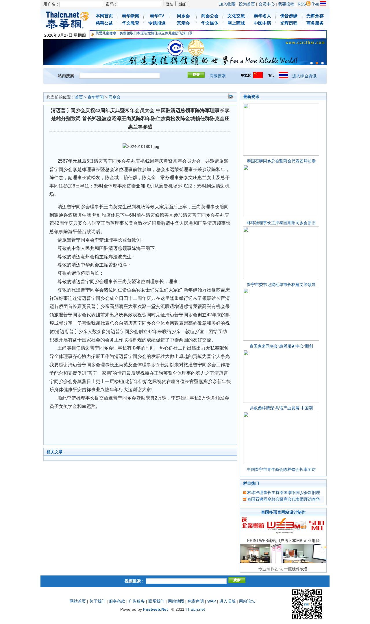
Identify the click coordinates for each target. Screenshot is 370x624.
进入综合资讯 (304, 76)
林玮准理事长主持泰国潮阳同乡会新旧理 (283, 492)
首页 (79, 97)
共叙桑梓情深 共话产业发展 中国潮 (281, 408)
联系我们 (156, 601)
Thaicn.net (195, 609)
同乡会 (114, 97)
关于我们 (97, 601)
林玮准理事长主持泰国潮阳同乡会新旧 (281, 222)
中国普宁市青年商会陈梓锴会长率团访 (281, 469)
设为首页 (247, 4)
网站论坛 (247, 601)
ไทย (315, 4)
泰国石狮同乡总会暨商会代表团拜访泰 (281, 161)
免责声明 (196, 601)
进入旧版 (227, 601)
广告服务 (137, 601)
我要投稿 (286, 4)
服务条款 (117, 601)
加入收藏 (227, 4)
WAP (211, 601)
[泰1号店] (322, 63)
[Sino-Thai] (311, 63)
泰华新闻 (96, 97)
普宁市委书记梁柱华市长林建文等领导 (281, 284)
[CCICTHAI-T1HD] (317, 63)
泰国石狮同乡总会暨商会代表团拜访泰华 (283, 499)
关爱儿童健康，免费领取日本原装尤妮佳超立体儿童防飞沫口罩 (144, 33)
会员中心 (266, 4)
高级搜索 (218, 75)
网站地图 (176, 601)
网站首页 (78, 601)
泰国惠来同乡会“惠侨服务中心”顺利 (281, 346)
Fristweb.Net (155, 609)
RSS (302, 4)
